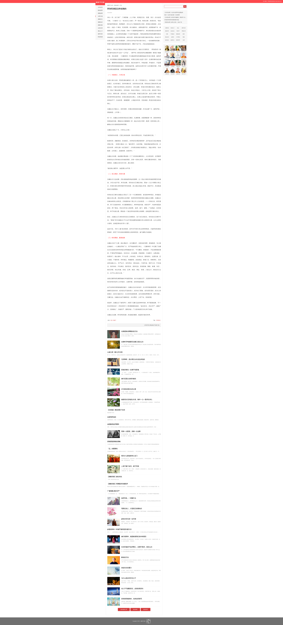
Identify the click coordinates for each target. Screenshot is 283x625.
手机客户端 (156, 325)
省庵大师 (178, 59)
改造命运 (172, 30)
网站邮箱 (152, 325)
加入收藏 (264, 1)
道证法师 (172, 51)
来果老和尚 (167, 51)
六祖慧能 (172, 66)
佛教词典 (100, 25)
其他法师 (116, 5)
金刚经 (172, 37)
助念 (178, 27)
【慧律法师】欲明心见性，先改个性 (173, 22)
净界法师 (167, 73)
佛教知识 (100, 22)
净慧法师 (178, 66)
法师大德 (100, 16)
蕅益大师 (178, 51)
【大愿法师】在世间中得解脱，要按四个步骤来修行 (177, 17)
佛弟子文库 (110, 5)
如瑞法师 (167, 59)
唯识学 (178, 30)
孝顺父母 (184, 30)
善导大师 (183, 73)
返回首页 (145, 609)
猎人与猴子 (113, 320)
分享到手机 (146, 325)
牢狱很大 (158, 320)
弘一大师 (172, 59)
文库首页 (100, 7)
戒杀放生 (167, 40)
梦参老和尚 (183, 51)
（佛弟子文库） (143, 621)
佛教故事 (100, 13)
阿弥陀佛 (100, 37)
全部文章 (100, 28)
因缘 (184, 37)
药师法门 (172, 27)
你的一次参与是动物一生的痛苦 (172, 15)
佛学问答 (100, 34)
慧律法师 (178, 73)
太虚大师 (183, 66)
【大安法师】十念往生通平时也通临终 (173, 12)
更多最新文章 (123, 609)
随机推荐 (100, 10)
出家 (184, 40)
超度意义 (172, 40)
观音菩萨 (178, 40)
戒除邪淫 (167, 30)
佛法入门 (100, 31)
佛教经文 (100, 19)
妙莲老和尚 (183, 59)
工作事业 (178, 37)
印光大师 (172, 73)
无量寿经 (167, 27)
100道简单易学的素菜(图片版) (171, 19)
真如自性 (167, 37)
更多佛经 (135, 609)
